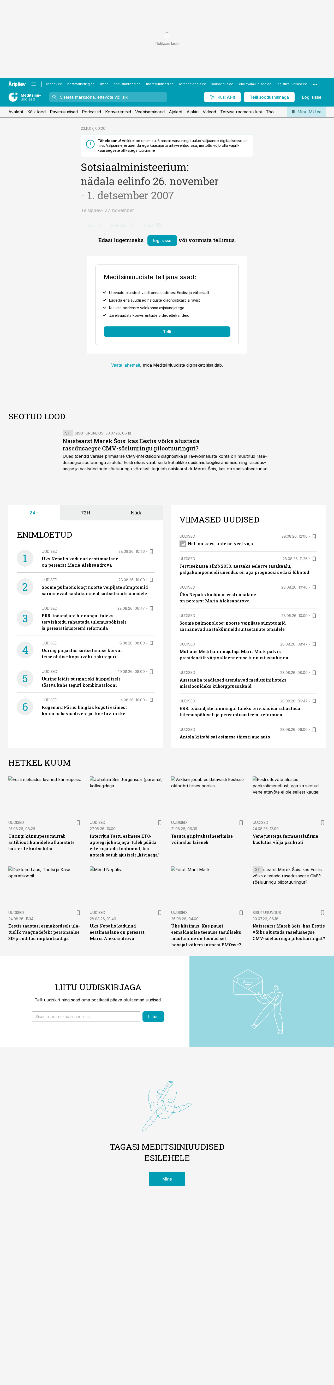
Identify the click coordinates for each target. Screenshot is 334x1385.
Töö (270, 111)
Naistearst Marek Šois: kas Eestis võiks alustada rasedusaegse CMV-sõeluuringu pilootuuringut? (131, 444)
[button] (86, 1016)
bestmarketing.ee (81, 84)
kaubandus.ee (222, 84)
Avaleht (15, 111)
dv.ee (104, 84)
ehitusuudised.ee (127, 84)
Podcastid (91, 111)
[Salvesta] (151, 551)
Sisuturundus (89, 433)
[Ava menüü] (33, 84)
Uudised (49, 551)
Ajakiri (193, 111)
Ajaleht (175, 111)
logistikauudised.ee (292, 84)
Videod (209, 111)
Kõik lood (36, 111)
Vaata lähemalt (125, 365)
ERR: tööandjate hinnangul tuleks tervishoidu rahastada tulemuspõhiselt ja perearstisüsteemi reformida (84, 622)
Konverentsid (118, 111)
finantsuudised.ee (160, 84)
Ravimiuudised (64, 111)
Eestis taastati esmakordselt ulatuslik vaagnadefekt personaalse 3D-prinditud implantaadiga (44, 932)
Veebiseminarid (150, 111)
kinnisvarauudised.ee (254, 84)
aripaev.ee (54, 84)
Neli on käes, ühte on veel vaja (220, 543)
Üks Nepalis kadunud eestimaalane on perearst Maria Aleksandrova (117, 932)
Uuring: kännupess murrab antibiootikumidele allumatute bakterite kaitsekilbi (41, 842)
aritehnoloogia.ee (192, 84)
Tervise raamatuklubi (241, 111)
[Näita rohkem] (315, 84)
